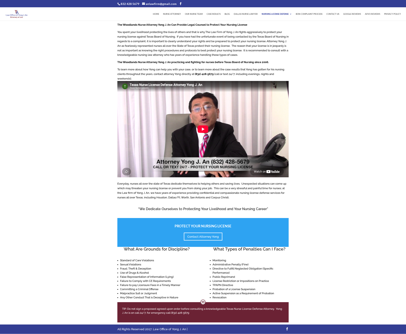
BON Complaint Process (309, 14)
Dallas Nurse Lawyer (246, 14)
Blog (227, 14)
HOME (156, 14)
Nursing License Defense (275, 14)
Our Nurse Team (194, 14)
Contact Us (332, 14)
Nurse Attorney (172, 14)
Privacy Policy (392, 14)
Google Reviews (352, 14)
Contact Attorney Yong (203, 236)
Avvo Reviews (372, 14)
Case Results (214, 14)
